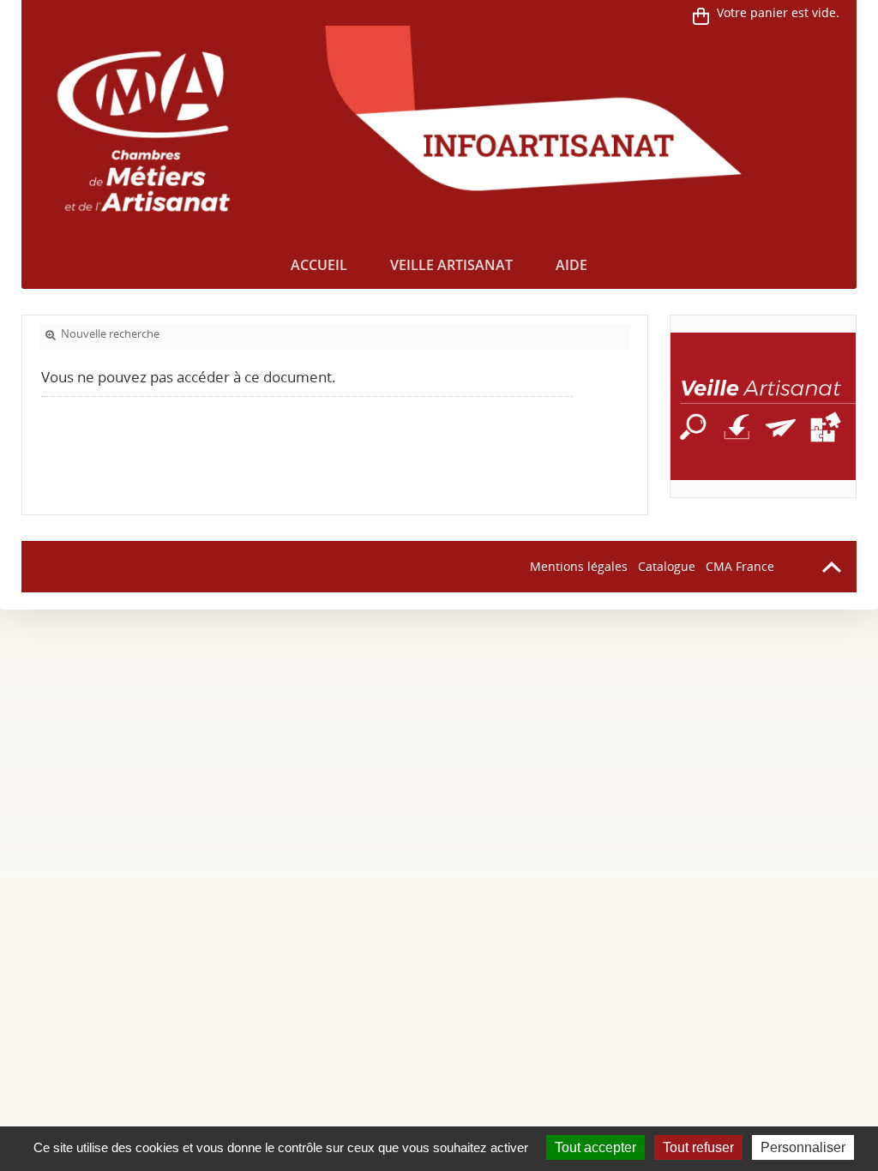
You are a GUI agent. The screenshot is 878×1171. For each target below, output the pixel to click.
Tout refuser (698, 1147)
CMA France (740, 566)
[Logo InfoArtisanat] (764, 406)
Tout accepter (595, 1147)
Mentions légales (579, 566)
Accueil (319, 264)
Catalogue (666, 566)
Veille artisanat (451, 264)
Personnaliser (803, 1147)
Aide (571, 264)
